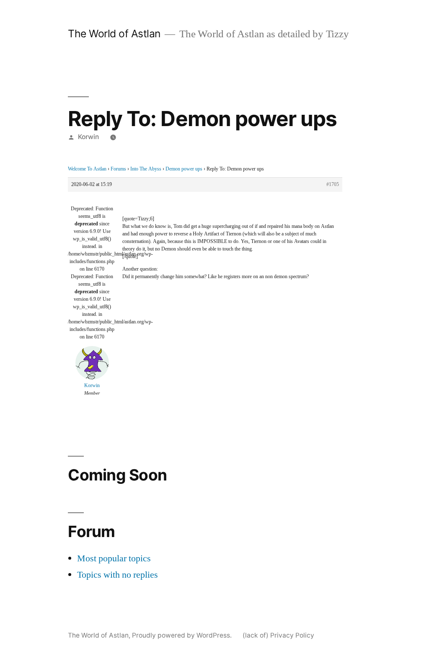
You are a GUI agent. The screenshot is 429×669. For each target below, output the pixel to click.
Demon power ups (183, 169)
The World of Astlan (114, 33)
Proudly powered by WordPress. (182, 635)
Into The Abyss (145, 169)
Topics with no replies (117, 575)
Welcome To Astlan (87, 169)
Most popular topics (114, 558)
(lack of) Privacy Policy (278, 635)
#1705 (332, 184)
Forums (118, 169)
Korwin (88, 137)
